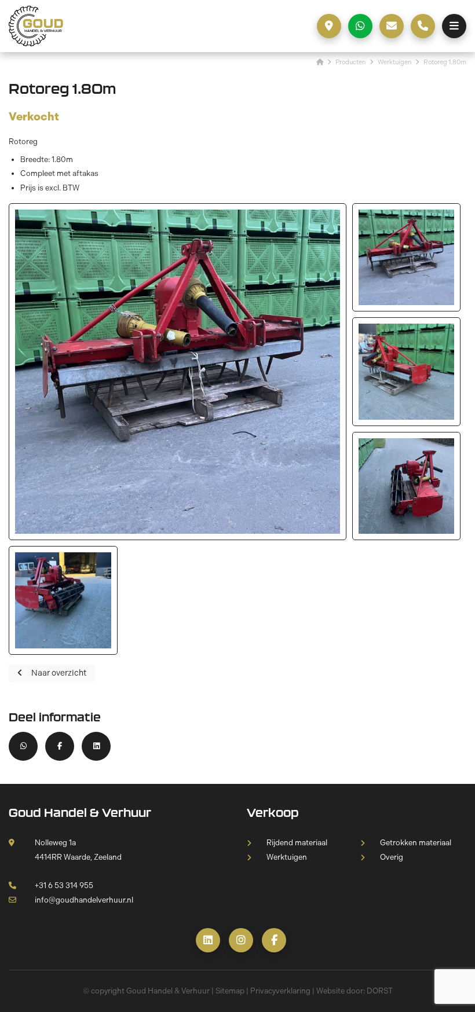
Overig (391, 857)
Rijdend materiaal (296, 842)
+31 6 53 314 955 (64, 885)
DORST (380, 991)
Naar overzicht (58, 673)
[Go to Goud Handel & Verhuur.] (319, 62)
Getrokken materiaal (415, 842)
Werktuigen (286, 857)
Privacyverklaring (280, 991)
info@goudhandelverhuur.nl (84, 900)
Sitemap (229, 991)
